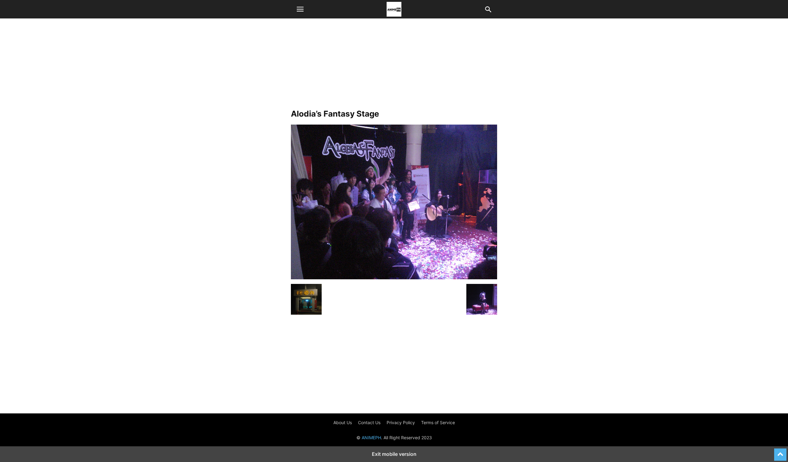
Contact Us (369, 422)
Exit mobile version (394, 454)
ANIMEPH (371, 437)
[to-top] (780, 451)
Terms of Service (438, 422)
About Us (342, 422)
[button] (300, 9)
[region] (394, 66)
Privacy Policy (401, 422)
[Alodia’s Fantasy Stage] (394, 277)
